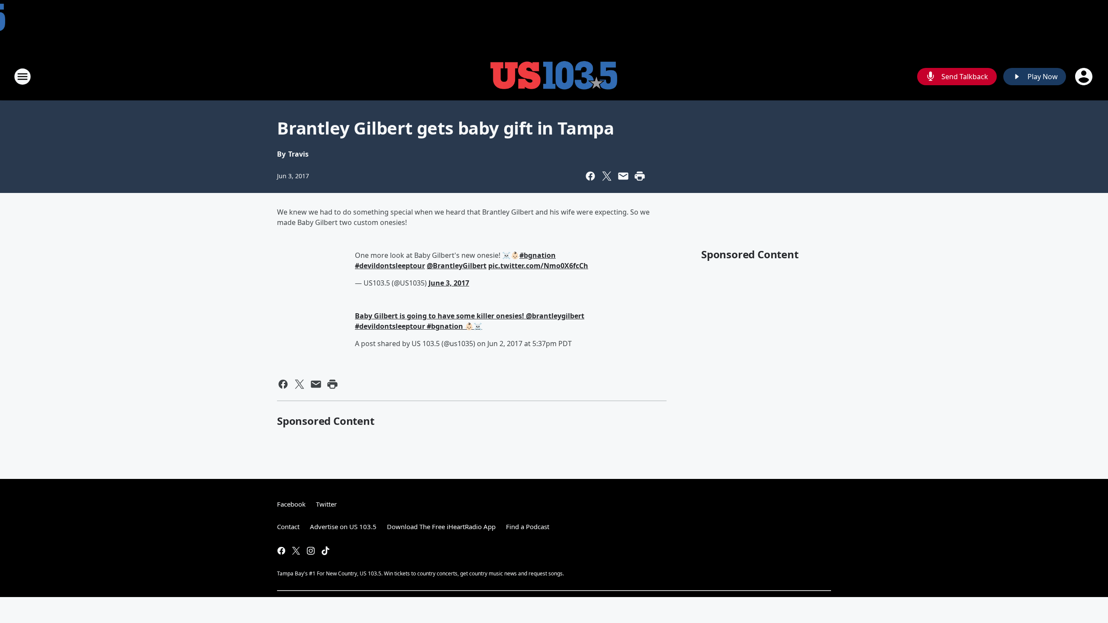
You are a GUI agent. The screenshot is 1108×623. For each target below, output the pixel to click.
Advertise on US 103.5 (343, 526)
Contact (288, 526)
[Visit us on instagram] (311, 551)
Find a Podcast (527, 526)
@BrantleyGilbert (456, 265)
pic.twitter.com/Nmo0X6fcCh (538, 265)
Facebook (291, 504)
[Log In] (1084, 76)
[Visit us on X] (296, 551)
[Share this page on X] (607, 176)
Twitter (326, 504)
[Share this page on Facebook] (590, 176)
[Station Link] (554, 76)
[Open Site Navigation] (22, 76)
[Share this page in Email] (623, 176)
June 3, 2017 (448, 283)
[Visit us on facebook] (281, 551)
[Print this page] (640, 176)
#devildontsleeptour (390, 265)
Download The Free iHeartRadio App (441, 526)
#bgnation (537, 255)
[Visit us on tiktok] (325, 551)
